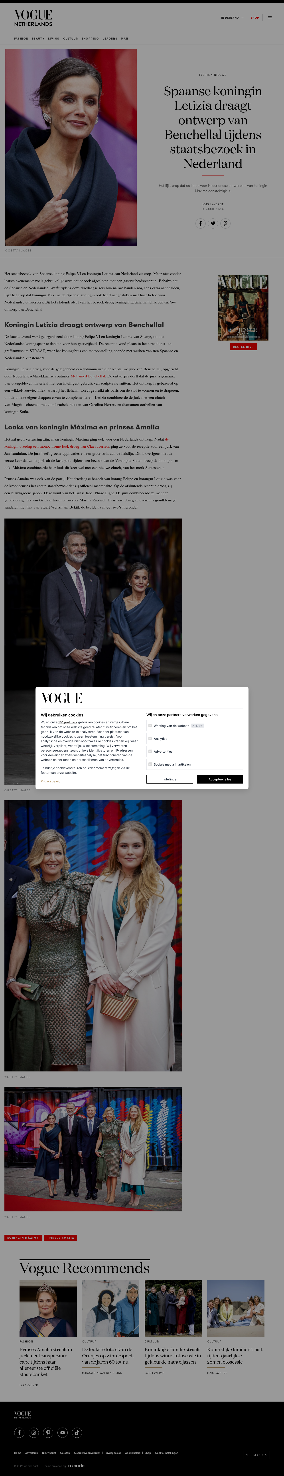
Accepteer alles (220, 779)
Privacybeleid (51, 781)
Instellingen (170, 779)
